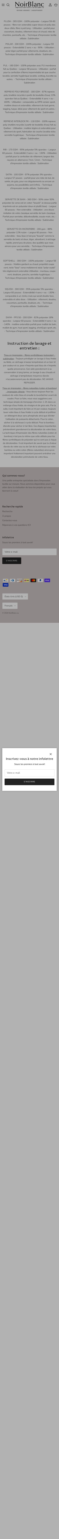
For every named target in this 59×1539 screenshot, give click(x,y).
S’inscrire (29, 781)
